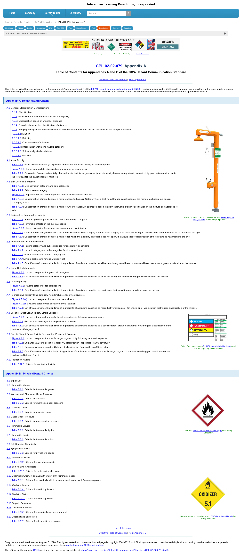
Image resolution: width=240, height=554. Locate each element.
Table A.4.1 (17, 246)
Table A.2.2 (17, 190)
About (20, 28)
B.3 (8, 394)
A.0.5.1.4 (16, 146)
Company (30, 13)
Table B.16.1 (18, 512)
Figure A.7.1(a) (19, 299)
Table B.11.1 (18, 471)
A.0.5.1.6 (16, 155)
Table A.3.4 (17, 236)
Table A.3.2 (17, 224)
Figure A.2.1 (18, 194)
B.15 (9, 503)
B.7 (8, 435)
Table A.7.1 (17, 308)
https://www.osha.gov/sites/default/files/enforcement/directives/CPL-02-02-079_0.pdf (124, 550)
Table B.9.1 (17, 453)
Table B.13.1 (18, 489)
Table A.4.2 (17, 250)
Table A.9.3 (17, 351)
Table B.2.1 (17, 389)
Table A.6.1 (17, 290)
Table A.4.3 (17, 254)
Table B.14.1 (18, 498)
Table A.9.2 (17, 347)
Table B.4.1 (17, 412)
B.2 (8, 385)
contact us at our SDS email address (85, 545)
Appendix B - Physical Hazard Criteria (29, 373)
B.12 (9, 476)
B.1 (8, 380)
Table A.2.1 (17, 186)
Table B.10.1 (18, 462)
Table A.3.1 (17, 219)
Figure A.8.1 (18, 317)
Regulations (103, 28)
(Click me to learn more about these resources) (26, 33)
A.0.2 (14, 116)
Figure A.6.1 (18, 285)
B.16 (9, 507)
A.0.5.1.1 (16, 133)
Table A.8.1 (17, 321)
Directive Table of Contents (113, 79)
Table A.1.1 (17, 164)
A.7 (8, 295)
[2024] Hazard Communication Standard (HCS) (115, 89)
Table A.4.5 (17, 263)
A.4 (8, 241)
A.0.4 (14, 125)
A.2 (8, 181)
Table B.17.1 (18, 521)
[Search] (128, 13)
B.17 (9, 516)
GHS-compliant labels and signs (207, 430)
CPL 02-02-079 (109, 66)
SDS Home (9, 28)
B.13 (9, 485)
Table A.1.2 (17, 173)
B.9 (8, 448)
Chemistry (75, 13)
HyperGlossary (81, 28)
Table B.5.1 (17, 421)
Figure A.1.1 (18, 169)
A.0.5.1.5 (16, 151)
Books (29, 28)
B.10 (9, 457)
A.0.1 (14, 112)
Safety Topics (52, 13)
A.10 (9, 359)
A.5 (8, 268)
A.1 (8, 160)
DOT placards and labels (222, 516)
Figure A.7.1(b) (19, 303)
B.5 (8, 416)
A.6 (8, 281)
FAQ (51, 28)
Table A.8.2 (17, 325)
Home (12, 13)
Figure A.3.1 (18, 228)
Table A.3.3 (17, 232)
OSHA (36, 550)
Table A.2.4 (17, 206)
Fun (70, 28)
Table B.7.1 (17, 439)
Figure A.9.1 (18, 338)
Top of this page (122, 528)
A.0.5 (14, 129)
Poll (93, 28)
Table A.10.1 (18, 364)
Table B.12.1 (18, 480)
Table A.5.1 (17, 276)
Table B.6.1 (17, 430)
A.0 (8, 108)
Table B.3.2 (17, 403)
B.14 (9, 494)
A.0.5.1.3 (16, 142)
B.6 (8, 425)
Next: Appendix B (137, 79)
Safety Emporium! (142, 54)
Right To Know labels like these (217, 346)
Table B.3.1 (17, 398)
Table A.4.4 (17, 259)
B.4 (8, 407)
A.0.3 (14, 121)
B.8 (8, 444)
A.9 (8, 334)
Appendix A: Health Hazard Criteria (27, 100)
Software (116, 28)
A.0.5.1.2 (16, 138)
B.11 (9, 466)
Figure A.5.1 (18, 272)
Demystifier (41, 28)
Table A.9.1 (17, 342)
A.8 (8, 312)
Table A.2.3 (17, 199)
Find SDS (60, 28)
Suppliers (127, 28)
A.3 (8, 215)
